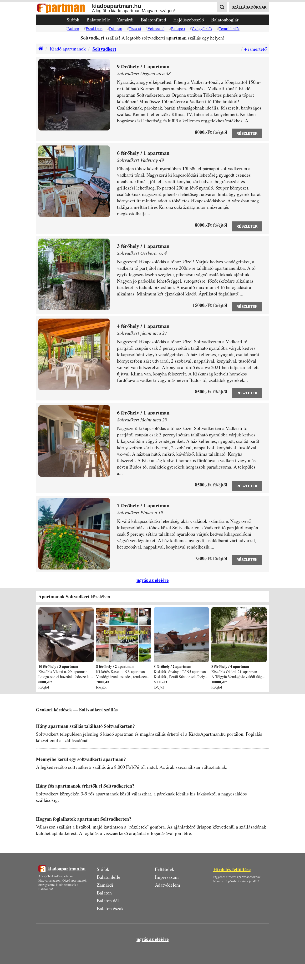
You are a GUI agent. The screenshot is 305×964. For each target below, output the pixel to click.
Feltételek (164, 869)
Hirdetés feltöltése (232, 869)
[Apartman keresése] (222, 7)
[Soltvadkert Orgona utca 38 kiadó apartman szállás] (74, 94)
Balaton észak (110, 908)
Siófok (73, 19)
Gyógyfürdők (202, 28)
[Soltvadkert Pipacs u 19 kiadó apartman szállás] (74, 533)
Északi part (94, 28)
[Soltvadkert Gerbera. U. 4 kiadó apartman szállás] (74, 274)
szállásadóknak (249, 7)
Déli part (115, 28)
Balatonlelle (98, 19)
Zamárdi (125, 19)
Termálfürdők (229, 28)
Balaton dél (108, 900)
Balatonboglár (225, 19)
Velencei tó (155, 28)
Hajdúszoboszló (188, 19)
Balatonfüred (153, 19)
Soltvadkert (104, 48)
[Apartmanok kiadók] (64, 8)
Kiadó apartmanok (68, 48)
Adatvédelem (167, 885)
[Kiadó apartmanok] (39, 49)
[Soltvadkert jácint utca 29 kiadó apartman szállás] (74, 441)
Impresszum (167, 877)
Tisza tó (135, 28)
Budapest (178, 28)
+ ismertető (255, 49)
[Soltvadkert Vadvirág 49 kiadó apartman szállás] (74, 181)
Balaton (73, 28)
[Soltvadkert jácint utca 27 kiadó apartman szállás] (74, 354)
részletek (247, 133)
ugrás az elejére (153, 580)
